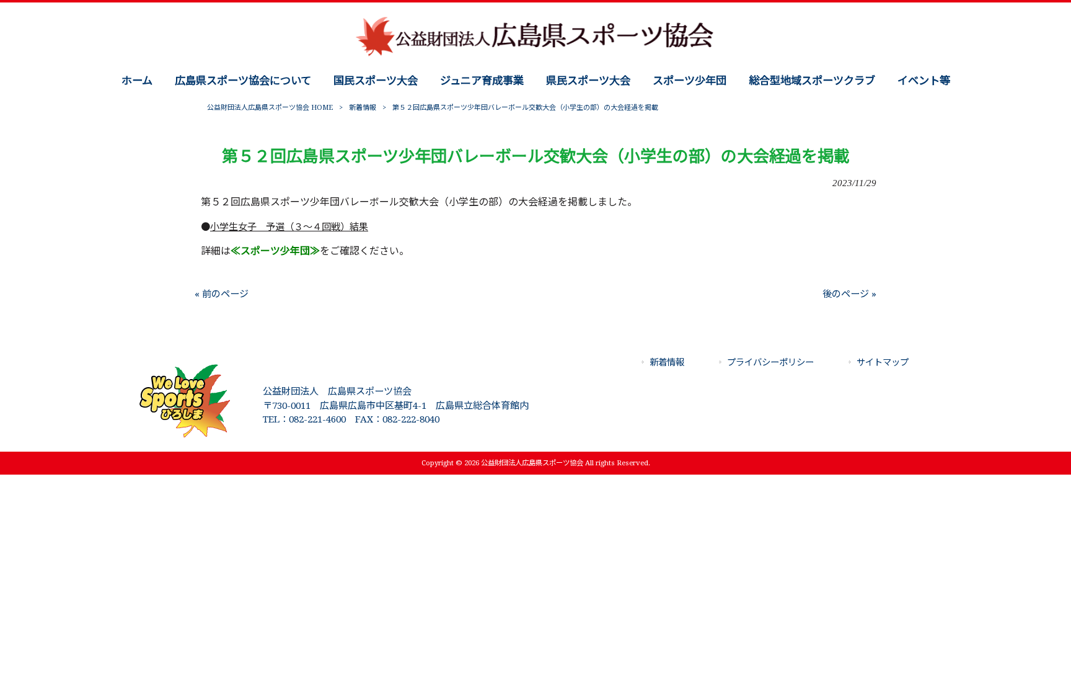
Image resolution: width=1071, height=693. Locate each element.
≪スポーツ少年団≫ (275, 251)
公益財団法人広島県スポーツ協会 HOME (270, 108)
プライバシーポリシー (770, 362)
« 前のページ (222, 294)
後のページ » (849, 294)
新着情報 (362, 108)
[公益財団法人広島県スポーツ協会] (535, 55)
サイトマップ (883, 362)
